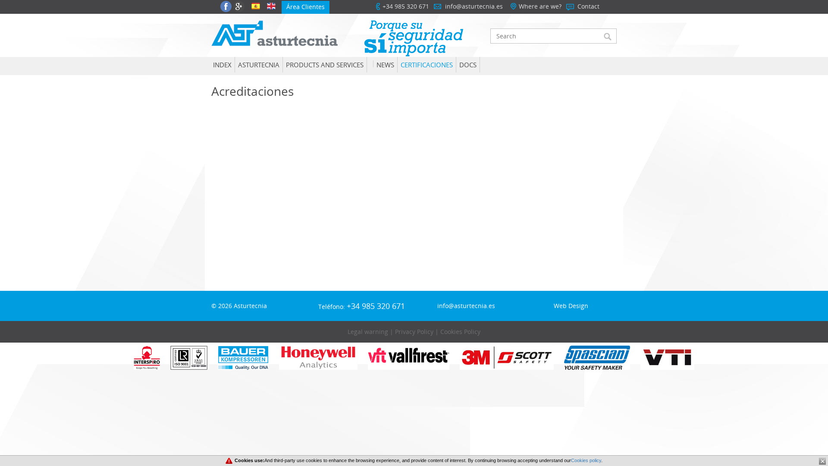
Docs (468, 64)
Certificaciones (427, 64)
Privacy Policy (414, 331)
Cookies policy (586, 460)
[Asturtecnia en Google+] (239, 6)
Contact (588, 6)
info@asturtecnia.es (474, 6)
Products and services (325, 64)
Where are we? (540, 6)
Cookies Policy (460, 331)
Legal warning (368, 331)
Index (222, 64)
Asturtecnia (258, 64)
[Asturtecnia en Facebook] (226, 6)
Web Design (571, 306)
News (385, 64)
